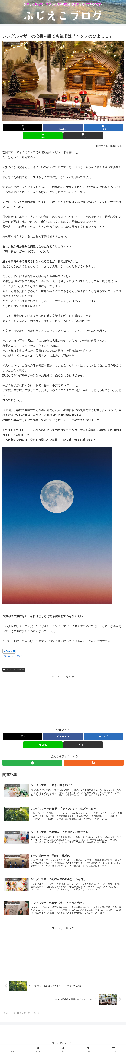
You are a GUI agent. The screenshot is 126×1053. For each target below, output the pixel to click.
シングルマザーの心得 (15, 669)
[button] (83, 135)
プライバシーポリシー (63, 1043)
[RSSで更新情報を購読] (94, 763)
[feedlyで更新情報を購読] (32, 763)
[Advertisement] (63, 700)
